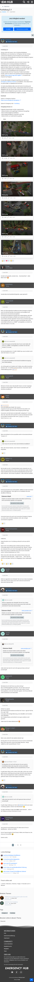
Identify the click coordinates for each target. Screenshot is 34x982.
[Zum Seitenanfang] (31, 979)
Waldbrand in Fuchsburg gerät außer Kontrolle (16, 896)
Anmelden (8, 29)
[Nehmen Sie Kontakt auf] (12, 972)
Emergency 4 (4, 913)
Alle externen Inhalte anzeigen (17, 503)
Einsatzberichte (8, 899)
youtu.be (29, 496)
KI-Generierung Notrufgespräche (11, 859)
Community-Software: (17, 977)
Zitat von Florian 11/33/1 (10, 761)
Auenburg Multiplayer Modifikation (11, 855)
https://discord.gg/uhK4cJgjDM (13, 75)
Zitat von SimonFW (9, 644)
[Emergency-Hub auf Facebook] (16, 972)
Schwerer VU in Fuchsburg (11, 902)
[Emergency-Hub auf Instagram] (21, 972)
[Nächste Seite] (20, 845)
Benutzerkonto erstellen (22, 29)
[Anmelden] (28, 2)
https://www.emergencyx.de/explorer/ (10, 100)
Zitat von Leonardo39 (9, 341)
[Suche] (24, 2)
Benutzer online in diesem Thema (10, 918)
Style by (17, 979)
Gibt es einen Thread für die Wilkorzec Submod (14, 871)
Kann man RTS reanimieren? (10, 863)
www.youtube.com (26, 610)
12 (17, 845)
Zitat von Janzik (8, 600)
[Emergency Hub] (6, 2)
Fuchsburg (16, 103)
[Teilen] (32, 35)
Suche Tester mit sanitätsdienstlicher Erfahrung (15, 867)
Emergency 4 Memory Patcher (8, 81)
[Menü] (32, 2)
